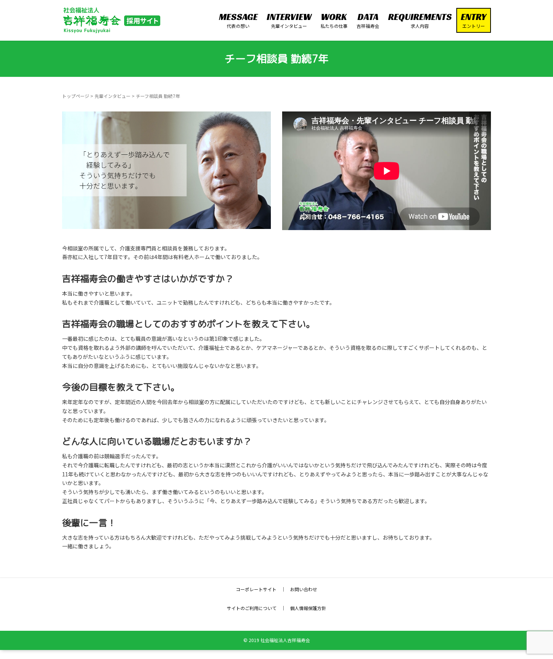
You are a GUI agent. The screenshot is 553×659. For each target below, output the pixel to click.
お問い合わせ (303, 589)
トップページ (75, 96)
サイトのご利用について (251, 608)
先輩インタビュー (112, 96)
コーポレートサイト (256, 589)
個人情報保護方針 (308, 608)
